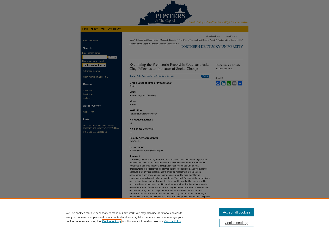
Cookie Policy (172, 221)
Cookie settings (111, 221)
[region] (164, 217)
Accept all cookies (236, 212)
